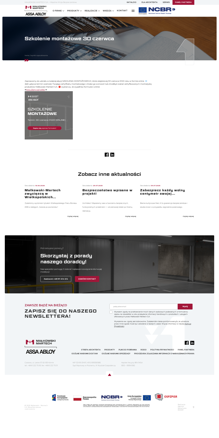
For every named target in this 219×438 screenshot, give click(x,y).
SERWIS (166, 2)
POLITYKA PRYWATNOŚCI (162, 350)
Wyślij (185, 306)
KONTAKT (122, 10)
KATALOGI (131, 2)
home (27, 55)
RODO (144, 350)
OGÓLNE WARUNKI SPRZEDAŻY (116, 354)
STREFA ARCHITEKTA (91, 350)
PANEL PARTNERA (183, 2)
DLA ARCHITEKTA (149, 2)
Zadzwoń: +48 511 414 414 (56, 279)
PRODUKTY (109, 350)
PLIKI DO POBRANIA (128, 350)
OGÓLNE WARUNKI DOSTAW (85, 354)
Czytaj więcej (73, 216)
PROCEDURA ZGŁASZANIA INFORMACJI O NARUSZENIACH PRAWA (164, 354)
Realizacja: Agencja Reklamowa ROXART (182, 407)
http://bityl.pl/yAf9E (35, 89)
